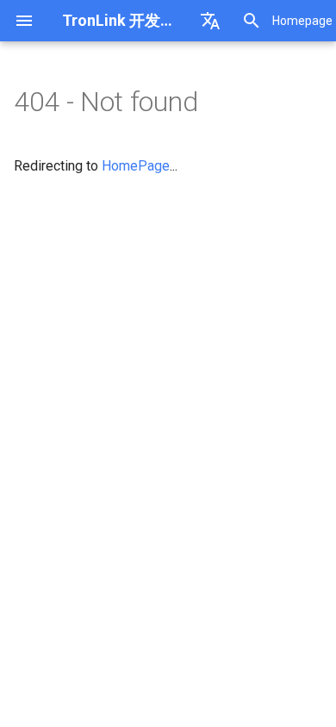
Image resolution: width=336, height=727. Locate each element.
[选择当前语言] (210, 20)
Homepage (302, 21)
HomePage (136, 166)
